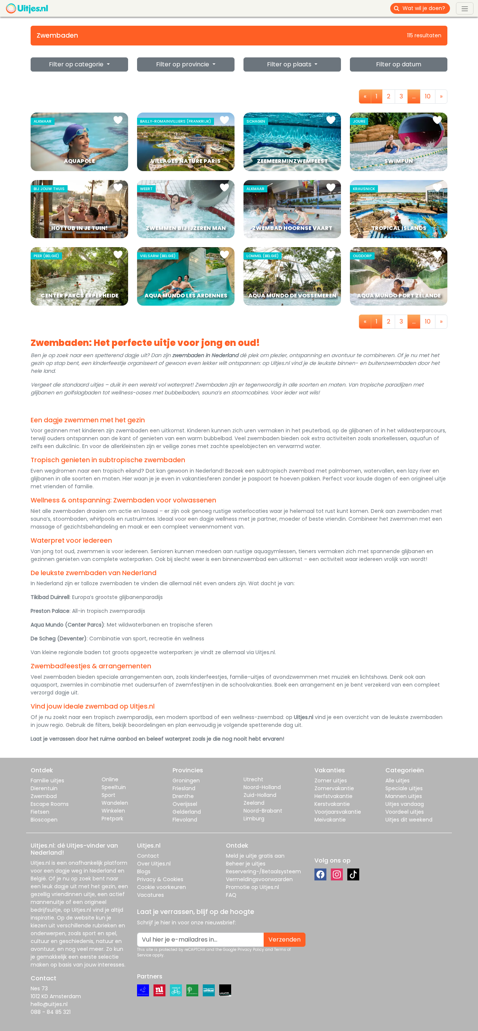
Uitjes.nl (40, 863)
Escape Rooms (50, 804)
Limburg (253, 818)
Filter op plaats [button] (290, 64)
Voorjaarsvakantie (337, 812)
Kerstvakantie (332, 804)
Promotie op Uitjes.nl (252, 887)
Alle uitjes (397, 780)
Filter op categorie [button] (77, 64)
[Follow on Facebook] (320, 874)
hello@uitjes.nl (49, 1004)
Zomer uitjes (330, 780)
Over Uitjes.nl (154, 863)
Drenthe (183, 796)
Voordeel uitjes (404, 812)
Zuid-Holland (259, 795)
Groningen (186, 780)
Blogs (143, 871)
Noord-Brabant (262, 810)
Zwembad (44, 796)
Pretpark (112, 818)
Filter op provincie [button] (183, 64)
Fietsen (40, 812)
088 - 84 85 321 (51, 1012)
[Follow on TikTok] (353, 874)
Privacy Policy (251, 949)
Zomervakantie (334, 788)
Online (110, 779)
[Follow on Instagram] (337, 874)
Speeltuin (114, 787)
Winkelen (113, 810)
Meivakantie (330, 819)
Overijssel (185, 804)
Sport (108, 795)
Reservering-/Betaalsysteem (263, 871)
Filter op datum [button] (398, 64)
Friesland (184, 788)
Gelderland (187, 812)
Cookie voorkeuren (161, 887)
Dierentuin (44, 788)
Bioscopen (44, 819)
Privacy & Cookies (160, 879)
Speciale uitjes (404, 788)
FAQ (231, 895)
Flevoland (185, 819)
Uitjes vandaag (404, 804)
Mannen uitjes (403, 796)
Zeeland (253, 803)
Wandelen (115, 803)
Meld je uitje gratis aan (255, 856)
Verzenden (285, 939)
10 (428, 96)
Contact (148, 856)
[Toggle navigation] (465, 8)
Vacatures (150, 895)
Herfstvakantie (333, 796)
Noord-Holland (262, 787)
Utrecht (253, 779)
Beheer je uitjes (246, 863)
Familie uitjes (47, 780)
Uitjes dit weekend (408, 819)
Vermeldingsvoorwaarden (259, 879)
